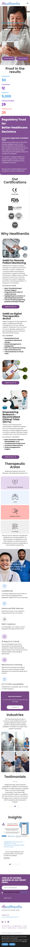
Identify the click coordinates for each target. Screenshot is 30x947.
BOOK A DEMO (22, 58)
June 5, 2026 (6, 849)
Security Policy (22, 928)
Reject (12, 944)
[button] (7, 858)
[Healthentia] (11, 3)
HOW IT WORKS (8, 58)
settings (24, 941)
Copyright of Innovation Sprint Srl (14, 933)
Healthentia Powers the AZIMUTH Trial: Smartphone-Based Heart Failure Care (14, 844)
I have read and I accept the (16, 892)
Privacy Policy (24, 892)
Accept (5, 944)
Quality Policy (12, 928)
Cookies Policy (16, 926)
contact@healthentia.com (10, 917)
